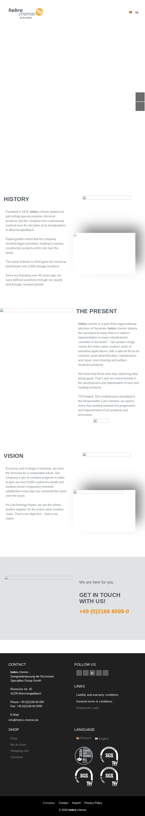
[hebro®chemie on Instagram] (99, 673)
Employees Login (87, 707)
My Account (18, 744)
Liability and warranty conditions (97, 694)
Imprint (76, 802)
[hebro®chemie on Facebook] (79, 673)
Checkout (16, 757)
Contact (63, 802)
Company (49, 802)
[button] (109, 12)
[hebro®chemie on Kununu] (92, 673)
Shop (13, 738)
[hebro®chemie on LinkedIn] (105, 673)
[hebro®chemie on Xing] (86, 673)
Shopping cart (19, 751)
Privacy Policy (93, 802)
